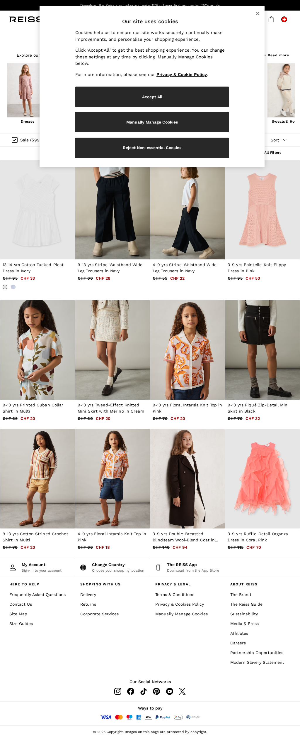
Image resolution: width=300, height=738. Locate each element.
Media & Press (244, 623)
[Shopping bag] (271, 19)
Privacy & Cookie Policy (181, 74)
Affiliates (239, 633)
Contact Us (20, 604)
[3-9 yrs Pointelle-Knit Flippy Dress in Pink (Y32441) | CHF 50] (262, 209)
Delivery (88, 594)
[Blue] (13, 287)
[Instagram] (117, 691)
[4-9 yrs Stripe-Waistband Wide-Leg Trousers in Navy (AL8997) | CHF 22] (187, 209)
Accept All (152, 96)
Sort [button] (275, 140)
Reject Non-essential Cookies (152, 147)
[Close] (257, 13)
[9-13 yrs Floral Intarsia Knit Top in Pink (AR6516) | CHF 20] (187, 350)
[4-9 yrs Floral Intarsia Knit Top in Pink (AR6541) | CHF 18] (112, 478)
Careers (238, 643)
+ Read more (276, 54)
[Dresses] (27, 91)
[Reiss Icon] (26, 19)
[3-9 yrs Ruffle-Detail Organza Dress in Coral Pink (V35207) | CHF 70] (262, 478)
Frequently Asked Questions (37, 594)
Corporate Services (99, 614)
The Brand (240, 594)
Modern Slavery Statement (257, 662)
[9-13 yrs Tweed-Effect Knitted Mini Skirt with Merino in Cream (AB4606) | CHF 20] (112, 350)
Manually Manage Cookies (181, 614)
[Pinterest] (156, 691)
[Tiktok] (143, 691)
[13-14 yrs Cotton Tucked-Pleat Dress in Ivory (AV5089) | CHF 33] (37, 209)
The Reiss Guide (246, 604)
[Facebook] (130, 691)
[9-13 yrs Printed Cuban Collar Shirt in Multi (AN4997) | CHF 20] (37, 350)
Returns (88, 604)
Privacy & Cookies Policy (179, 604)
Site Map (18, 614)
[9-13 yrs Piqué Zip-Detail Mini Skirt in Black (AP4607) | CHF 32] (262, 350)
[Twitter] (182, 691)
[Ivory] (5, 287)
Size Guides (21, 623)
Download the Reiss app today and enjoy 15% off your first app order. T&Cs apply (150, 5)
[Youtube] (169, 691)
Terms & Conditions (174, 594)
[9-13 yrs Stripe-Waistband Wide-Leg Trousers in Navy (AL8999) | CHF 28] (112, 209)
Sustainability (244, 614)
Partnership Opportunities (256, 652)
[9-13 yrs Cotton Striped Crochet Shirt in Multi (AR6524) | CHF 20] (37, 478)
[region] (152, 86)
